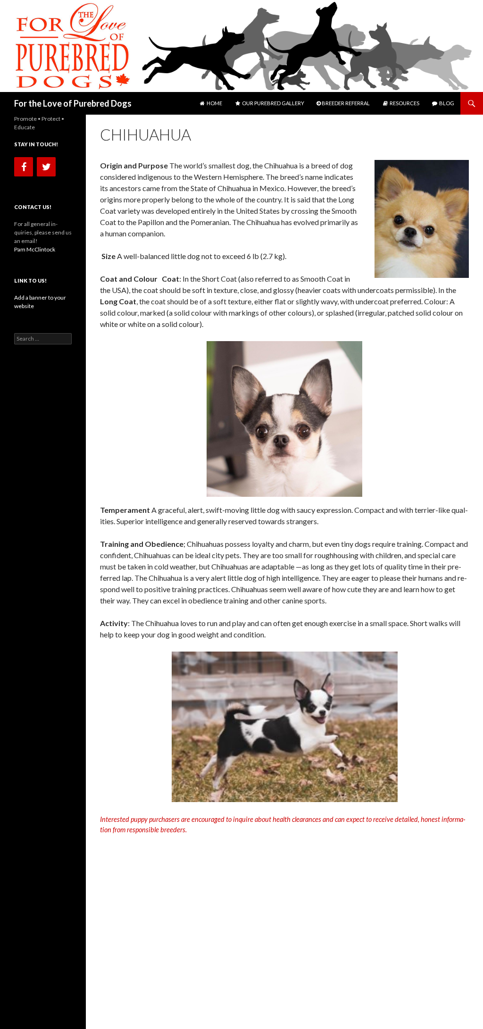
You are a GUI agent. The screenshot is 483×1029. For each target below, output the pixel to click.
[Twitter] (46, 166)
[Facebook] (23, 166)
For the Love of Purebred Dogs (73, 103)
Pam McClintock (34, 249)
